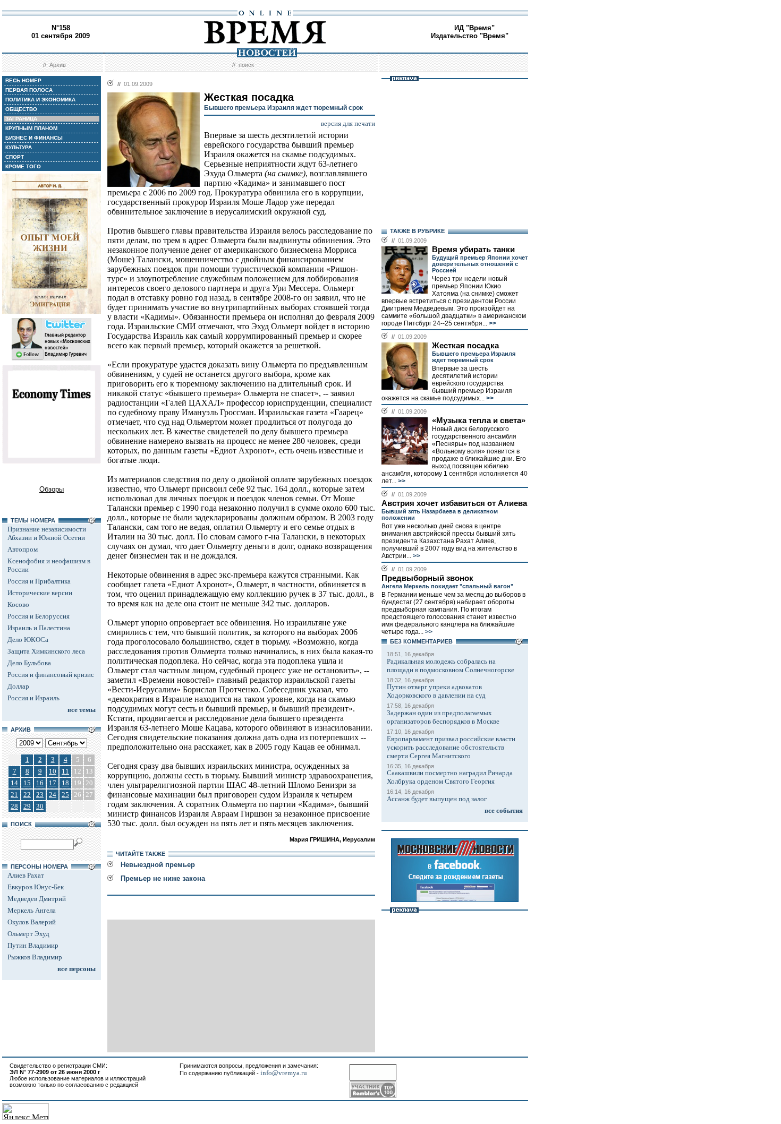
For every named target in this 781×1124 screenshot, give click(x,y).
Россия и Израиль (33, 698)
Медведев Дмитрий (36, 899)
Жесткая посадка (465, 345)
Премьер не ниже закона (163, 878)
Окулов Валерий (31, 922)
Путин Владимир (32, 945)
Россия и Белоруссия (38, 616)
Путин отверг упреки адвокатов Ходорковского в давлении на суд (436, 691)
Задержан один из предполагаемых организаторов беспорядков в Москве (443, 717)
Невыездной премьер (158, 865)
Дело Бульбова (29, 663)
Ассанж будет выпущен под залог (437, 799)
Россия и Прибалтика (39, 581)
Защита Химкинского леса (46, 651)
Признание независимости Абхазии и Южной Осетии (46, 533)
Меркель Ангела (31, 910)
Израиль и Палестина (38, 628)
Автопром (22, 549)
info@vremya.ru (283, 1073)
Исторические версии (39, 593)
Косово (18, 604)
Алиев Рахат (25, 875)
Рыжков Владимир (34, 957)
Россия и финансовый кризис (50, 675)
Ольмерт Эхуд (28, 934)
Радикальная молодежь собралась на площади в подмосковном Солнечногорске (450, 665)
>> (491, 323)
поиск (246, 65)
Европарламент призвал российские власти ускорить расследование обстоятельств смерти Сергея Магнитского (451, 747)
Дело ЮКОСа (27, 639)
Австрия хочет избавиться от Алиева (454, 503)
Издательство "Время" (469, 36)
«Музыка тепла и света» (478, 420)
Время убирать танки (473, 249)
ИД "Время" (474, 28)
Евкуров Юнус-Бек (35, 887)
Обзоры (51, 489)
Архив (57, 65)
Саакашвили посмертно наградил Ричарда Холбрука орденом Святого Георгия (450, 777)
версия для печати (348, 123)
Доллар (18, 686)
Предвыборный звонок (427, 578)
